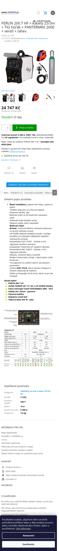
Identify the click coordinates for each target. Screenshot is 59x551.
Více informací (23, 528)
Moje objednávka (9, 432)
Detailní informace (9, 160)
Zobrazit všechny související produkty (28, 184)
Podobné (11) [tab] (17, 192)
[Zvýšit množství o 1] (11, 126)
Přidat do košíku (26, 127)
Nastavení (28, 535)
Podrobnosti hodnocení (37, 38)
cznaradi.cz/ (11, 479)
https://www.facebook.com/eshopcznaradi (24, 475)
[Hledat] (38, 13)
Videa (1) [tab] (49, 192)
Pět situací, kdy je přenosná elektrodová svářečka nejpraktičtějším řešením (23, 509)
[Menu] (53, 13)
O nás (4, 439)
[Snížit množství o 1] (11, 129)
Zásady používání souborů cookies (17, 450)
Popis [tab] (6, 192)
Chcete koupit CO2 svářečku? (14, 514)
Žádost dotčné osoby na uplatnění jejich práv (22, 453)
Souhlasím (28, 544)
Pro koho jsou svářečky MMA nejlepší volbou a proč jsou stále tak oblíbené (27, 502)
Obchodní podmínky (10, 443)
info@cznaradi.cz (17, 151)
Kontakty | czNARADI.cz (12, 436)
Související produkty (33, 192)
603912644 (10, 471)
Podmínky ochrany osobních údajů (17, 446)
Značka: (12, 41)
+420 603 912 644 (36, 21)
